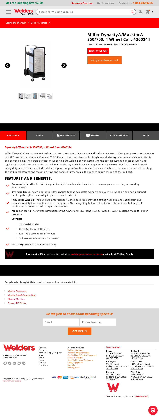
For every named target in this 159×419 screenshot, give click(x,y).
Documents (67, 135)
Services (42, 347)
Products (43, 350)
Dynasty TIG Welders (17, 303)
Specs (39, 135)
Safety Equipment (75, 362)
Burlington (111, 361)
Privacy (11, 381)
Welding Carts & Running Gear (22, 295)
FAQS (146, 135)
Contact (42, 362)
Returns (6, 381)
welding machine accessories (87, 254)
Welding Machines (75, 350)
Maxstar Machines (16, 299)
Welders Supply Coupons (50, 352)
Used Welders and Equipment (80, 360)
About (42, 357)
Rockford (110, 372)
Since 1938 (27, 14)
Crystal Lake (136, 361)
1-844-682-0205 (10, 357)
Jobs (41, 355)
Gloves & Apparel (75, 357)
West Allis (135, 372)
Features (13, 135)
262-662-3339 (137, 358)
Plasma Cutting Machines (78, 352)
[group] (36, 64)
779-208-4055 (112, 379)
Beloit (109, 351)
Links (41, 360)
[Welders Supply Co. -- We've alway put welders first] (19, 353)
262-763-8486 (112, 368)
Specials (71, 365)
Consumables (119, 135)
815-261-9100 (137, 368)
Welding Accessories (17, 291)
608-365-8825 (112, 358)
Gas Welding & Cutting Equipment (82, 355)
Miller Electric (38, 22)
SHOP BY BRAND (16, 22)
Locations (43, 365)
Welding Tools (74, 367)
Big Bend (135, 351)
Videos (95, 135)
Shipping (18, 381)
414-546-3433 (137, 379)
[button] (64, 65)
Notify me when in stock (104, 60)
